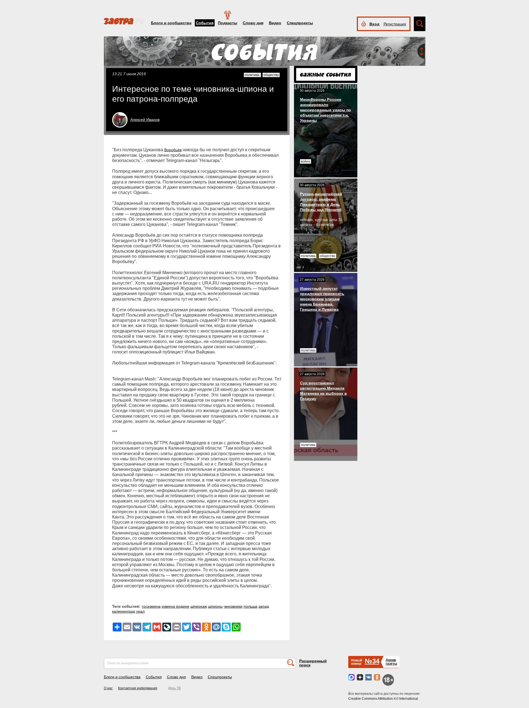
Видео (275, 23)
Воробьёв (173, 150)
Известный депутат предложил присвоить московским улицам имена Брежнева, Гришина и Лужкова (322, 299)
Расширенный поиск (313, 663)
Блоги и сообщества (171, 23)
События (205, 23)
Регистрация (395, 24)
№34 (372, 661)
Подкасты (227, 23)
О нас (108, 688)
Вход (374, 24)
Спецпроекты (300, 23)
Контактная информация (137, 688)
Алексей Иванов (145, 119)
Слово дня (253, 23)
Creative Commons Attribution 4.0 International (383, 699)
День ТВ (174, 688)
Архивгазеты (391, 662)
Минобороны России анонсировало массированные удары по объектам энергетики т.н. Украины (325, 110)
